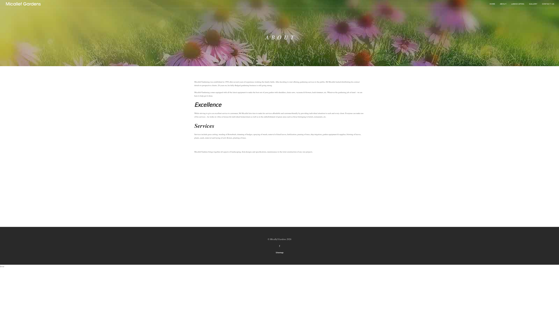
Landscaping (517, 4)
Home (492, 4)
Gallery (533, 4)
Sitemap (279, 252)
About (503, 4)
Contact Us (548, 4)
